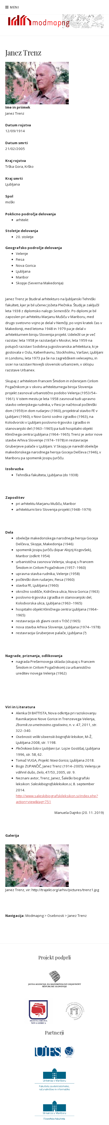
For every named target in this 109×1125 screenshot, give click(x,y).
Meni (14, 7)
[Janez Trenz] (37, 82)
